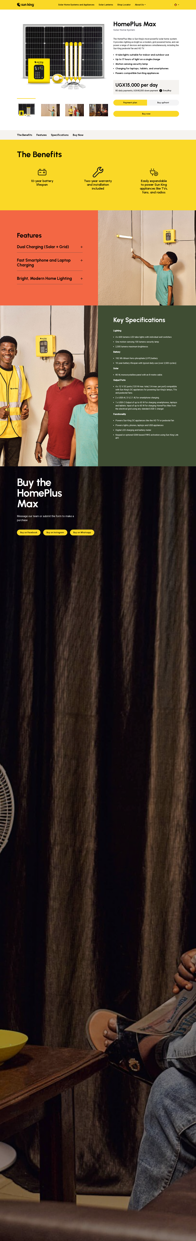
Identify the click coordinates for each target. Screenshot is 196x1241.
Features (41, 135)
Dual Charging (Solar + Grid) (43, 246)
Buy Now (78, 135)
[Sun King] (25, 4)
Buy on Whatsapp (82, 532)
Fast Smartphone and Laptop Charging (44, 262)
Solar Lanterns (106, 4)
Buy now (146, 113)
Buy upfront (163, 102)
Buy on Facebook (28, 532)
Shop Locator (124, 4)
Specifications (60, 135)
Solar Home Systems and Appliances (76, 4)
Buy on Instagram (55, 532)
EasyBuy (166, 90)
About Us (139, 4)
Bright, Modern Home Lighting (44, 278)
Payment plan (130, 102)
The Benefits (24, 135)
